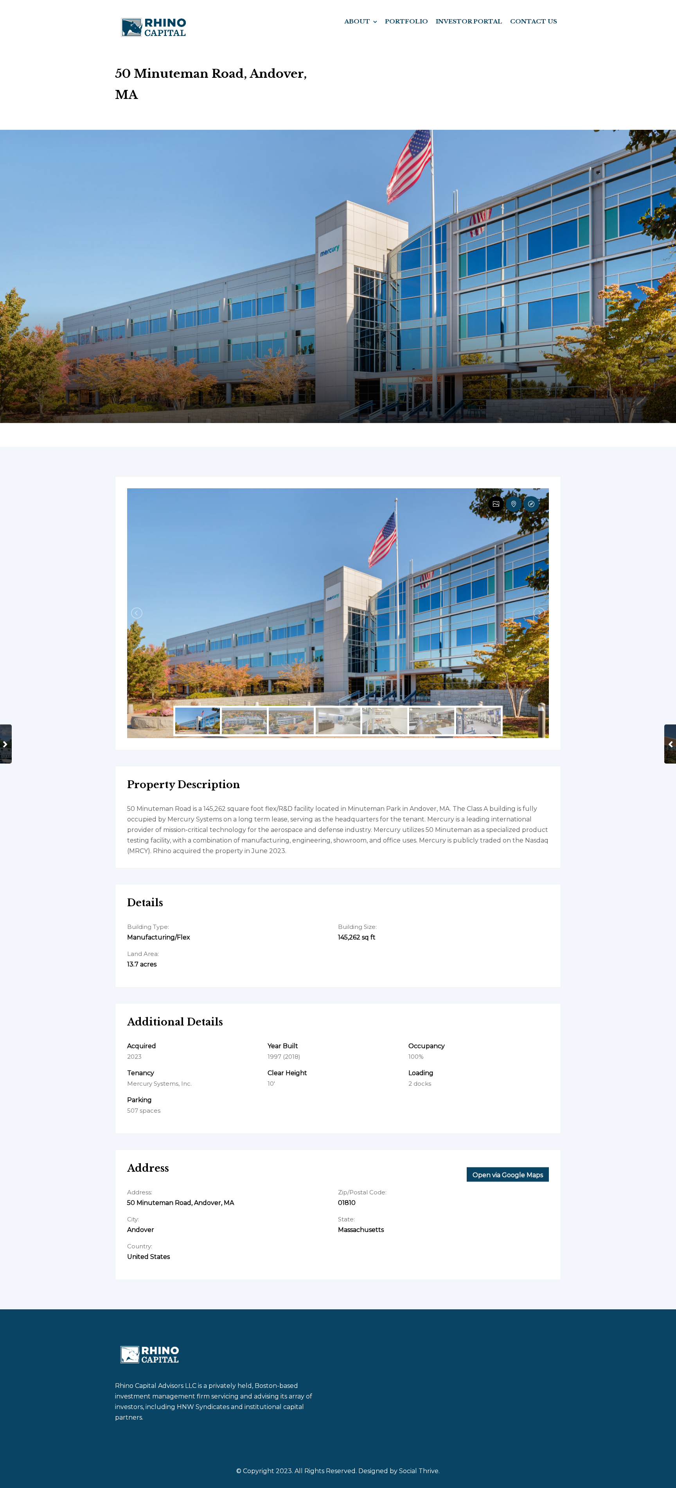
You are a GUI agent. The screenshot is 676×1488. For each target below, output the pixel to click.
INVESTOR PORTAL (469, 21)
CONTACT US (533, 21)
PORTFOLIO (406, 21)
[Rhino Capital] (153, 26)
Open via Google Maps (508, 1174)
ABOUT (357, 21)
